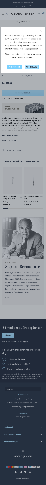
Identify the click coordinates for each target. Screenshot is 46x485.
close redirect (41, 31)
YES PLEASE (31, 67)
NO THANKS (14, 67)
